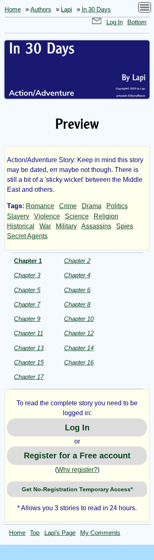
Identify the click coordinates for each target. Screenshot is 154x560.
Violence (47, 216)
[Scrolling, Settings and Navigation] (144, 9)
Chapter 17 (29, 376)
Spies (124, 226)
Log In (114, 22)
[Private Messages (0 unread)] (97, 22)
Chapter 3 (27, 275)
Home (13, 9)
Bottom (137, 22)
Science (77, 216)
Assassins (96, 226)
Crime (68, 205)
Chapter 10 (79, 318)
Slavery (18, 216)
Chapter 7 (27, 304)
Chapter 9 (27, 318)
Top (34, 533)
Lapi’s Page (60, 533)
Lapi (66, 9)
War (45, 226)
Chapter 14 (79, 347)
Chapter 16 (79, 362)
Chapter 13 (29, 347)
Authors (40, 9)
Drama (91, 205)
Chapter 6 (77, 289)
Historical (20, 226)
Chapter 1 (28, 260)
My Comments (100, 533)
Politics (117, 205)
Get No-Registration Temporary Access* (77, 489)
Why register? (77, 469)
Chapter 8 (77, 304)
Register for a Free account (77, 455)
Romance (40, 205)
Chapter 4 (77, 275)
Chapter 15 (29, 362)
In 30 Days (96, 9)
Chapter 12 (79, 333)
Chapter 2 (77, 260)
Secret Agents (27, 235)
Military (66, 226)
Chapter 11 (28, 333)
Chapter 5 (27, 289)
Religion (106, 216)
